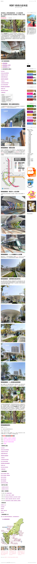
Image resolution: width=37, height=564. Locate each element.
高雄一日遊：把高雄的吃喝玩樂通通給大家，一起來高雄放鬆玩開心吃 (10, 516)
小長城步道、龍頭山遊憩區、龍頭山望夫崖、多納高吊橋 (12, 498)
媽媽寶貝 (29, 162)
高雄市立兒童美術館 (3, 477)
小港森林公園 (3, 92)
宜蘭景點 (30, 148)
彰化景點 (30, 142)
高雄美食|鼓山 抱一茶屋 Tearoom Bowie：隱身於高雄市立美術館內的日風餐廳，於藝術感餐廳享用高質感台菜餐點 (4, 553)
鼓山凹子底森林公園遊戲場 (4, 84)
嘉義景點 (30, 144)
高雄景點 (17, 557)
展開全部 (28, 129)
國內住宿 (29, 155)
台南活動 (30, 133)
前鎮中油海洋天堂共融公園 (4, 90)
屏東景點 (30, 147)
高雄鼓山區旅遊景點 (12, 557)
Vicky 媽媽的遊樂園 (18, 5)
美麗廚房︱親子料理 (30, 158)
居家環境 (29, 161)
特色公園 (30, 132)
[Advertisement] (31, 48)
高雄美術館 (5, 107)
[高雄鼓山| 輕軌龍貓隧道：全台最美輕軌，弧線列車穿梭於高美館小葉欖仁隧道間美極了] (13, 25)
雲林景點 (30, 143)
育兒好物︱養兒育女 (30, 159)
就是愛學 (29, 163)
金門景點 (30, 152)
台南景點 (30, 145)
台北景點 (30, 135)
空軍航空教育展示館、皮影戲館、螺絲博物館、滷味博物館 (12, 500)
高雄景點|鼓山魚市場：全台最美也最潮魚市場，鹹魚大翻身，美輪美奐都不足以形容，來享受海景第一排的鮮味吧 (21, 553)
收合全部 (31, 129)
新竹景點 (30, 138)
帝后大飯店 (2, 512)
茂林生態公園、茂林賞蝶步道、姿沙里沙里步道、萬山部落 (12, 496)
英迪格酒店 (2, 508)
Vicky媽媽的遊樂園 (4, 65)
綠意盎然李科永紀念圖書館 (4, 482)
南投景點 (30, 140)
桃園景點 (30, 137)
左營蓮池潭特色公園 (4, 76)
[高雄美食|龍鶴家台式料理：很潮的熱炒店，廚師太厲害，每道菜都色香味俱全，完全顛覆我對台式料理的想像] (13, 548)
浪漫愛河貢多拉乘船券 (11, 441)
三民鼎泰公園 (2, 457)
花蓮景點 (30, 149)
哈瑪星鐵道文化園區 (9, 493)
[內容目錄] (11, 95)
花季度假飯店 (2, 506)
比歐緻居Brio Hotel (3, 504)
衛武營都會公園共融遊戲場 (5, 86)
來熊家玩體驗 (30, 134)
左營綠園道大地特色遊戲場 (4, 451)
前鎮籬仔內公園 (3, 88)
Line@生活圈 (8, 65)
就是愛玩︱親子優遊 (7, 557)
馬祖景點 (30, 151)
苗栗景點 (30, 139)
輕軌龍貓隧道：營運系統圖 (5, 97)
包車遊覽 (5, 443)
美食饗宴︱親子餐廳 (30, 153)
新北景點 (30, 136)
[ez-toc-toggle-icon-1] (11, 95)
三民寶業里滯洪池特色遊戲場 (5, 82)
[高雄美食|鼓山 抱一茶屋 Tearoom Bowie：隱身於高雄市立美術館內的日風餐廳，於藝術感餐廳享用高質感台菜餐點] (4, 548)
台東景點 (30, 150)
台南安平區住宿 (30, 154)
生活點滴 (29, 164)
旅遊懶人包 (30, 131)
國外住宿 (29, 156)
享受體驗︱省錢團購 (30, 160)
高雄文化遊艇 (5, 441)
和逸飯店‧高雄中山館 (4, 510)
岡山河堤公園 (2, 71)
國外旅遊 (29, 157)
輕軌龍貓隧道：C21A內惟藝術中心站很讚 (7, 99)
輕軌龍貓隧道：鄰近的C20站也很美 (6, 98)
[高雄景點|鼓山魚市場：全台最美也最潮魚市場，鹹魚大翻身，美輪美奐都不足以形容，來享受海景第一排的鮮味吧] (21, 548)
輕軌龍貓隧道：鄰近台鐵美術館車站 (6, 96)
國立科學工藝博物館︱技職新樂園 (5, 475)
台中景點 (30, 141)
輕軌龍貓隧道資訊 (4, 101)
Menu (3, 1)
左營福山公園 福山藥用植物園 (5, 449)
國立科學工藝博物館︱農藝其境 (5, 473)
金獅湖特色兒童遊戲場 (4, 78)
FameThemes (34, 562)
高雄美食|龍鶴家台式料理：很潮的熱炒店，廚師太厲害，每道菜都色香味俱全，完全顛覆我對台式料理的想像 (12, 553)
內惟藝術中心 (17, 151)
